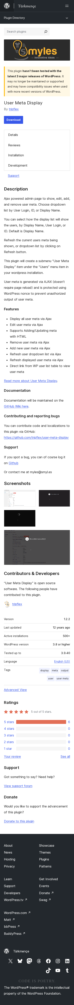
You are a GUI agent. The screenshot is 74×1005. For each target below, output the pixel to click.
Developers (12, 893)
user (50, 678)
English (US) (62, 661)
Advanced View (15, 690)
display (44, 670)
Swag (45, 900)
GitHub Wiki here (16, 406)
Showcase (46, 845)
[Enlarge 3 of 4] (30, 515)
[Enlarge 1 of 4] (30, 495)
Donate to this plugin (19, 821)
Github (13, 463)
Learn (8, 879)
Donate (46, 893)
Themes (45, 852)
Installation (16, 155)
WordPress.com (17, 913)
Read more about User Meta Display (30, 381)
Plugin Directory (14, 17)
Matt (9, 920)
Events (44, 886)
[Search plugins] (46, 32)
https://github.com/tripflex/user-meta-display (36, 437)
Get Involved (48, 879)
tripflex (14, 109)
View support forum (18, 786)
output (64, 670)
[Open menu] (67, 6)
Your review (12, 756)
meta (55, 670)
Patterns (45, 866)
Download (14, 119)
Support (13, 176)
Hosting (9, 859)
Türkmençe (21, 951)
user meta (62, 678)
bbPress (12, 926)
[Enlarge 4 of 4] (65, 535)
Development (17, 165)
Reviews (14, 145)
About (8, 845)
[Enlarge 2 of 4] (65, 495)
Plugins (44, 859)
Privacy (9, 866)
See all (65, 756)
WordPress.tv (15, 900)
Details (13, 135)
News (8, 852)
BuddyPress (14, 934)
